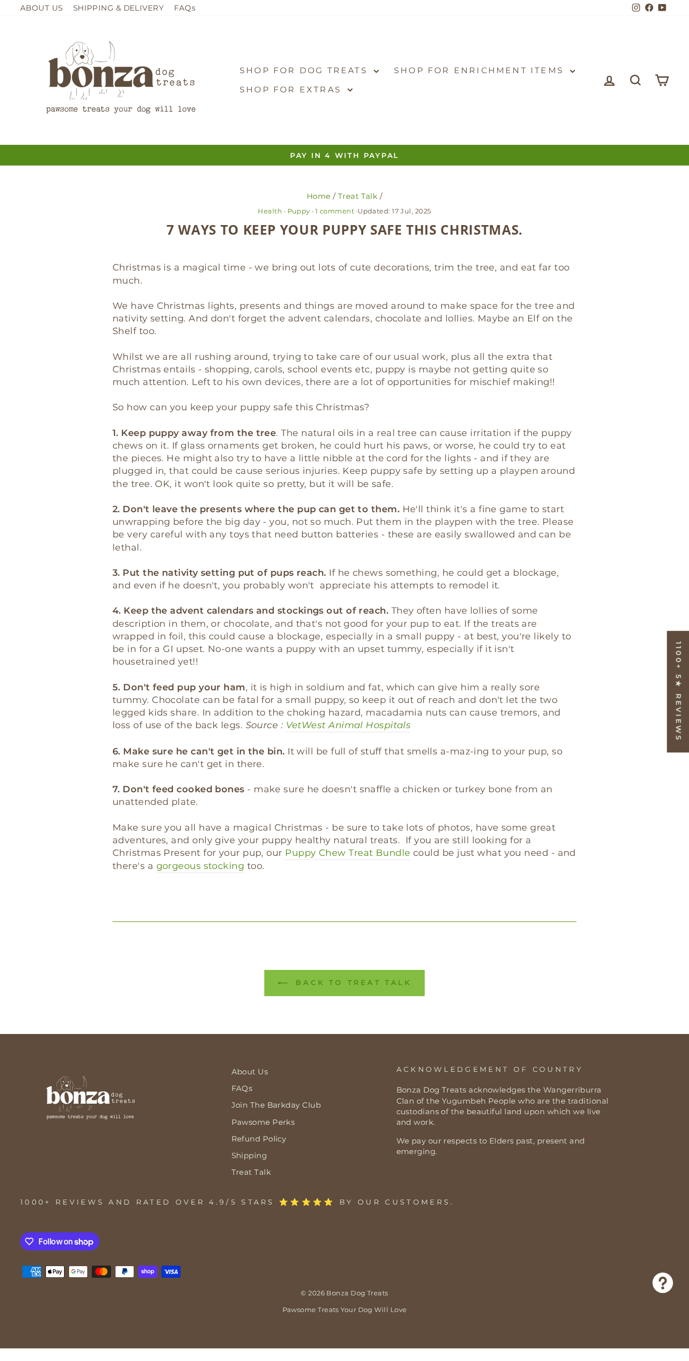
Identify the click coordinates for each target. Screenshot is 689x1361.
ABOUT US (41, 8)
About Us (250, 1071)
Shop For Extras (292, 89)
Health (270, 211)
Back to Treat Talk (352, 982)
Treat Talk (358, 196)
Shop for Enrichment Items (480, 70)
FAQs (184, 8)
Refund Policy (259, 1139)
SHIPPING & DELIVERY (118, 8)
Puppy (299, 211)
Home (319, 196)
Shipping (249, 1155)
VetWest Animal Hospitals (348, 725)
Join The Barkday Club (276, 1105)
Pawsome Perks (263, 1122)
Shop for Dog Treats (305, 70)
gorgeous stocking (200, 866)
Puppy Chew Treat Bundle (347, 852)
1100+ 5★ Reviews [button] (678, 691)
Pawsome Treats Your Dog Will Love (344, 1310)
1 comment (335, 211)
